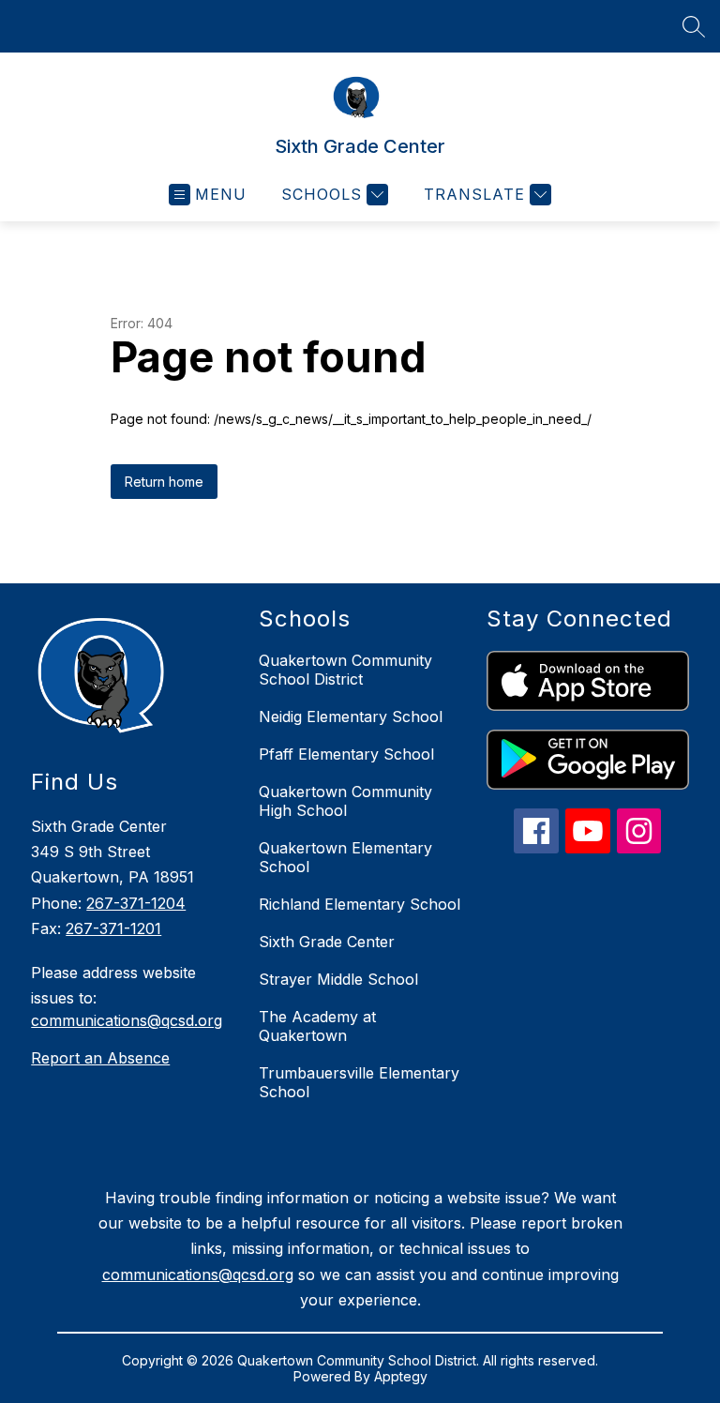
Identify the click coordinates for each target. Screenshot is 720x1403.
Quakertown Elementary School (345, 857)
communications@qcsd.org (126, 1020)
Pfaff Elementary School (346, 754)
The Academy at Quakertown (317, 1026)
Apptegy (401, 1376)
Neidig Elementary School (350, 716)
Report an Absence (100, 1057)
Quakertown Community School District (345, 669)
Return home (164, 482)
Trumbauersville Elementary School (359, 1082)
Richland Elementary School (359, 904)
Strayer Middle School (338, 979)
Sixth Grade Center (327, 941)
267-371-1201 (113, 928)
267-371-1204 (136, 903)
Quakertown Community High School (345, 801)
